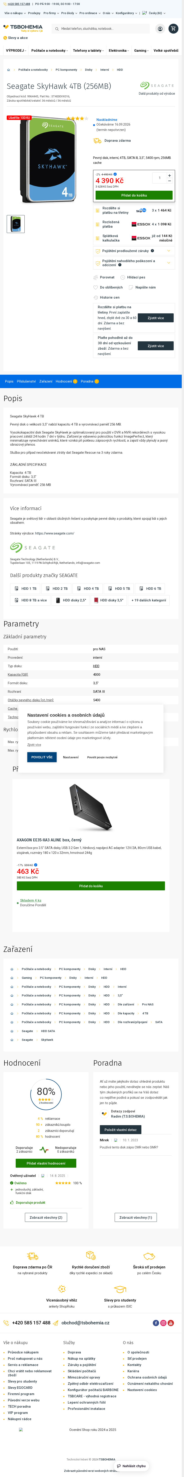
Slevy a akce (18, 38)
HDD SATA (48, 1031)
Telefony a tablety (87, 51)
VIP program (18, 1413)
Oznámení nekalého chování (150, 1384)
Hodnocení (64, 381)
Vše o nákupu (13, 13)
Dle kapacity (126, 1013)
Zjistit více (34, 744)
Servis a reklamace (23, 1365)
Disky (88, 69)
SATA (158, 1022)
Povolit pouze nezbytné (102, 757)
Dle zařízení (126, 1004)
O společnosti (138, 1352)
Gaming (140, 51)
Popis (9, 381)
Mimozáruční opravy (84, 1377)
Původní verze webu (23, 1400)
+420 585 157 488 (18, 4)
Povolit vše (42, 757)
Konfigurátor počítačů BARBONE (93, 1390)
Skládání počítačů (82, 1371)
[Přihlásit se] (160, 29)
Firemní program (21, 1394)
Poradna (87, 381)
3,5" (120, 995)
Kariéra (133, 1371)
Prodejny (34, 13)
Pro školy (67, 13)
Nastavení (71, 757)
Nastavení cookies (142, 1390)
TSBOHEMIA (107, 1459)
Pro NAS (147, 1004)
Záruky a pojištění (82, 1365)
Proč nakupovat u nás (25, 1359)
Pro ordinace (88, 13)
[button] (153, 13)
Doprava (74, 1352)
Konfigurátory (125, 13)
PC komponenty (66, 69)
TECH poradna (19, 1406)
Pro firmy (50, 13)
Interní (104, 69)
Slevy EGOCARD (20, 1388)
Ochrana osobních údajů (147, 1377)
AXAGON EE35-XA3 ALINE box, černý (49, 840)
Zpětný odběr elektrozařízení (90, 1384)
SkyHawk (47, 1039)
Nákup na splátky (81, 1359)
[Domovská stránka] (8, 70)
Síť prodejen (137, 1359)
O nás (106, 13)
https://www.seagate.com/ (54, 533)
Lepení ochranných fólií (87, 1402)
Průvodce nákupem (23, 1352)
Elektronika (118, 51)
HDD (120, 69)
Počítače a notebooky (48, 51)
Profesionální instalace (86, 1409)
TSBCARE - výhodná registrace (92, 1396)
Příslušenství (26, 381)
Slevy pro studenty (22, 1381)
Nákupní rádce (19, 1419)
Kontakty (134, 1365)
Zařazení (45, 381)
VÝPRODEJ (15, 51)
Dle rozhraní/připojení (132, 1022)
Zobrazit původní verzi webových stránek (91, 1471)
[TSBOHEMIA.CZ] (23, 28)
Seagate (27, 1031)
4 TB (145, 1013)
